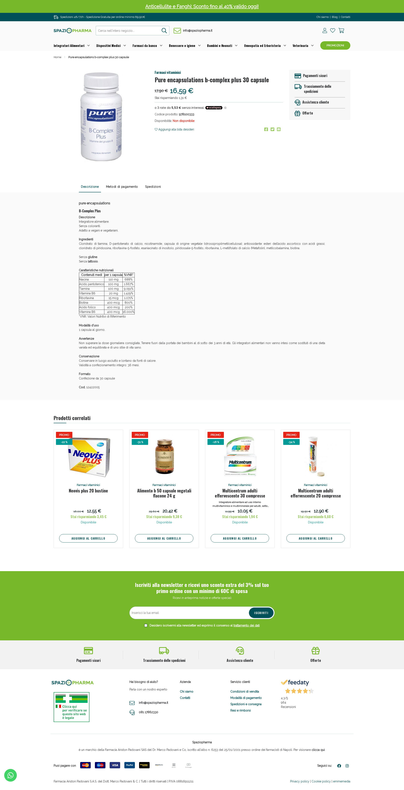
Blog (335, 17)
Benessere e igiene (182, 45)
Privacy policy (299, 781)
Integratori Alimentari (69, 45)
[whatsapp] (10, 775)
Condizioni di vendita (244, 691)
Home (57, 57)
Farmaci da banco (145, 45)
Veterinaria (300, 45)
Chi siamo (322, 17)
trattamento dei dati (247, 625)
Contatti (345, 17)
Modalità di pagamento (246, 698)
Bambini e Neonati (219, 45)
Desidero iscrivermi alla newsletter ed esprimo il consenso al (204, 625)
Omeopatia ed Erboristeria (262, 45)
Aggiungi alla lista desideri (176, 129)
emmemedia (341, 781)
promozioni (335, 45)
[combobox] (132, 30)
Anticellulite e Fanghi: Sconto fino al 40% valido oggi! (202, 6)
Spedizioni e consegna (246, 704)
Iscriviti (261, 613)
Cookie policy (321, 781)
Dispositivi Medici (108, 45)
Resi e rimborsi (240, 710)
